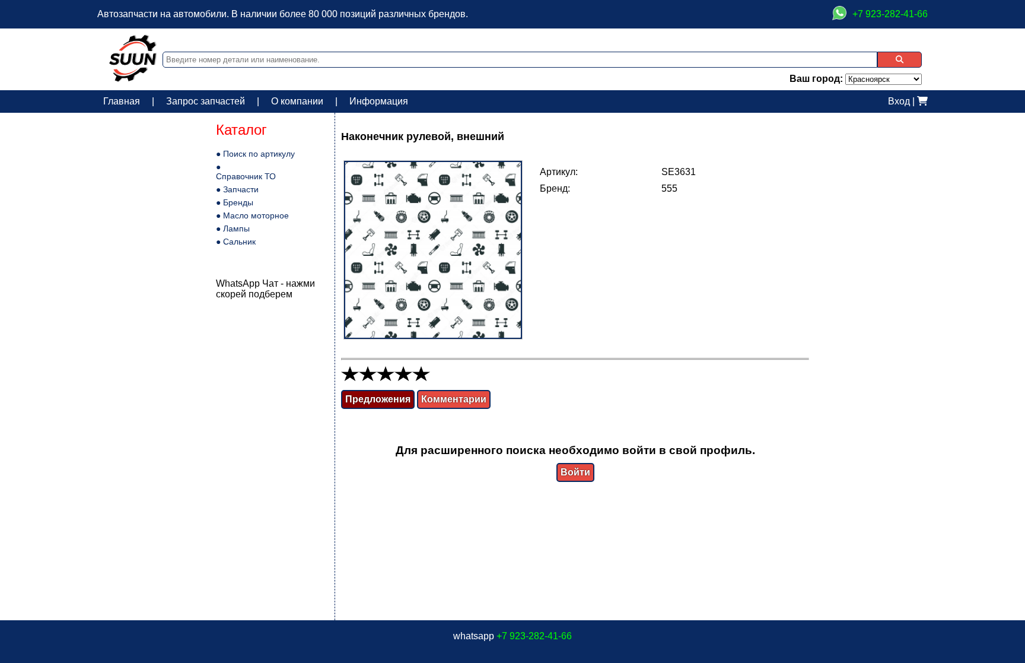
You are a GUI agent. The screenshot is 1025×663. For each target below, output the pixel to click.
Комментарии (453, 399)
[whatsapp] (839, 14)
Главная (121, 101)
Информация (378, 101)
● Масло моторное (252, 215)
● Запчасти (237, 189)
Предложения (377, 399)
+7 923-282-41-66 (534, 636)
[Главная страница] (133, 79)
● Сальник (236, 241)
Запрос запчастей (205, 101)
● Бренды (234, 202)
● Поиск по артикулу (255, 153)
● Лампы (233, 228)
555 (669, 188)
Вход (899, 101)
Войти (575, 472)
